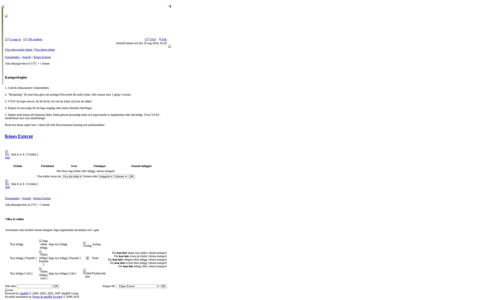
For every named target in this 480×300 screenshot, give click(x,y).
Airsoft (26, 57)
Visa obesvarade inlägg (18, 49)
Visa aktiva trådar (44, 49)
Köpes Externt (42, 57)
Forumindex (12, 57)
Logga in (15, 39)
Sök (164, 39)
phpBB (24, 293)
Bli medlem (35, 39)
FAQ (152, 39)
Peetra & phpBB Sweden (47, 296)
